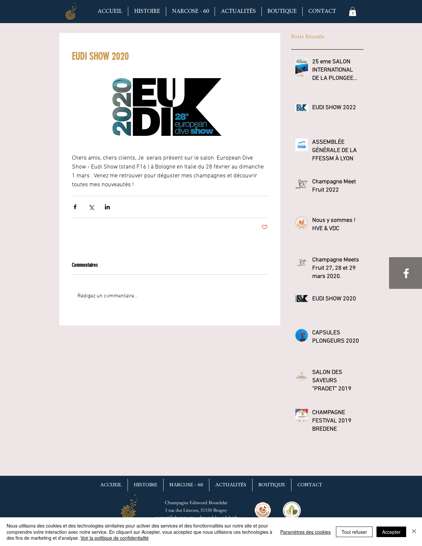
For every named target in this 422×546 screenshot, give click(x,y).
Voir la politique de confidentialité (114, 537)
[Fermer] (414, 532)
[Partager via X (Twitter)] (91, 207)
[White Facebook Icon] (406, 273)
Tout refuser (354, 532)
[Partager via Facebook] (75, 207)
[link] (352, 11)
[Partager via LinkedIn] (107, 207)
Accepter (391, 532)
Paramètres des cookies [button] (305, 532)
